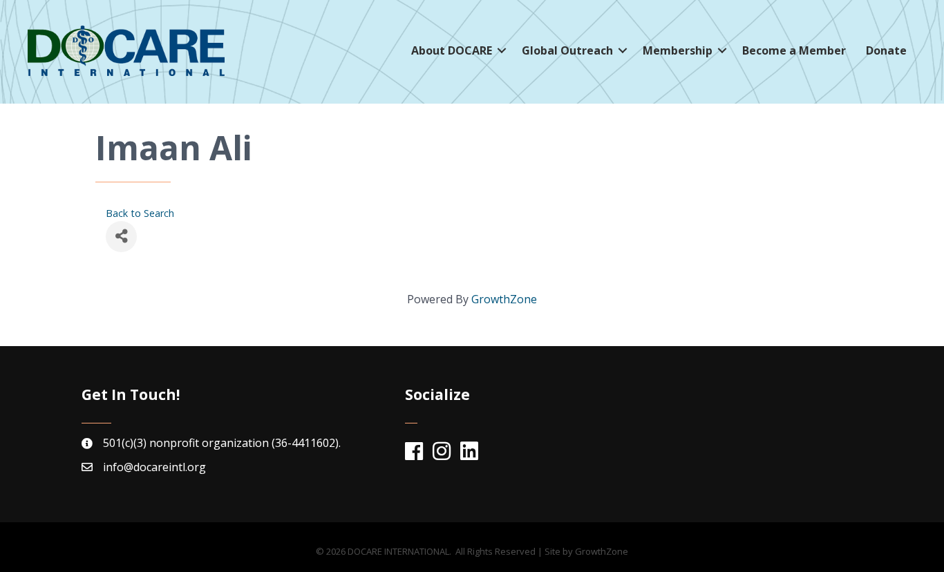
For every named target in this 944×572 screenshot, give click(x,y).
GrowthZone (504, 299)
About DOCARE (451, 50)
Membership (677, 50)
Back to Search (140, 213)
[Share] (121, 236)
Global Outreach (567, 50)
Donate (886, 50)
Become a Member (794, 50)
